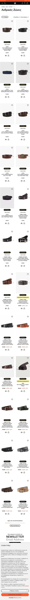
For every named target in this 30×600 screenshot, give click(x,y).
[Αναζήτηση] (4, 3)
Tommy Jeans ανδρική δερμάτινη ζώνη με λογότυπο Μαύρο (7, 259)
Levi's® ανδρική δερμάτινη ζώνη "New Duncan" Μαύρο (7, 132)
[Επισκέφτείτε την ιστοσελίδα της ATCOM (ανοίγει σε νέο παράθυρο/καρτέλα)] (15, 597)
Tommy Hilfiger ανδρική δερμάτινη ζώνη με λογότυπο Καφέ (7, 302)
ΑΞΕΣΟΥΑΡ (10, 6)
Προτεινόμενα (24, 17)
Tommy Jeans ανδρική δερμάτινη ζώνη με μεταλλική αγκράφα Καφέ (22, 302)
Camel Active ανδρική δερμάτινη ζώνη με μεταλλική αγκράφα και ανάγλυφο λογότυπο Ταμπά (23, 342)
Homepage (3, 6)
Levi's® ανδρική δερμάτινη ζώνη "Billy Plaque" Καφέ (22, 175)
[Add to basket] (8, 55)
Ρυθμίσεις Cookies (14, 590)
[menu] (2, 3)
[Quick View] (6, 55)
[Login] (22, 3)
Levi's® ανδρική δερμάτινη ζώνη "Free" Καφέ (7, 175)
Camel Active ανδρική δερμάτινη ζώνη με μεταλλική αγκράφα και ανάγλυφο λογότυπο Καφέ (7, 384)
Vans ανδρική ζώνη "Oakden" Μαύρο (23, 385)
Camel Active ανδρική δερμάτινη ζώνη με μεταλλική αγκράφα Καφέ (7, 506)
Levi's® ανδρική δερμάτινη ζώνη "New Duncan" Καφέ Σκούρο (22, 133)
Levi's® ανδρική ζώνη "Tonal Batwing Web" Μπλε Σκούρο (7, 91)
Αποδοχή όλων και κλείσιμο (15, 594)
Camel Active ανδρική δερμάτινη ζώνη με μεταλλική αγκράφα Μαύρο (23, 466)
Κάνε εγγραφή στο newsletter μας (15, 534)
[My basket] (27, 3)
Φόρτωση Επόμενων (15, 525)
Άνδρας (7, 6)
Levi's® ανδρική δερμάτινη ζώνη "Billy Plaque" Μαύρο (7, 216)
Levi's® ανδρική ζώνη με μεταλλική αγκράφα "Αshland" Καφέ (7, 49)
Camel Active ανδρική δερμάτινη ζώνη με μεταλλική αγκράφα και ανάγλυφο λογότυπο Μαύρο (7, 342)
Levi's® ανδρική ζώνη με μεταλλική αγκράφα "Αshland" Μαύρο (23, 49)
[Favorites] (25, 3)
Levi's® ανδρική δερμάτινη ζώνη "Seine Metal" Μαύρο (23, 91)
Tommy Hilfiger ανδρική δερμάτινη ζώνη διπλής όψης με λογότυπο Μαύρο (23, 259)
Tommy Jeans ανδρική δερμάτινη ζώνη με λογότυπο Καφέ (23, 217)
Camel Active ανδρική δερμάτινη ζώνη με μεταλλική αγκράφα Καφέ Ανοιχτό (22, 506)
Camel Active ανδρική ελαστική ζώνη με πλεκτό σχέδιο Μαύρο (7, 466)
